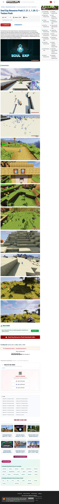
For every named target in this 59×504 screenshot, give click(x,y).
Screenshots (18, 25)
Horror (18, 471)
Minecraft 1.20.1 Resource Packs (21, 398)
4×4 (3, 480)
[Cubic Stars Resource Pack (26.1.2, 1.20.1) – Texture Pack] (20, 428)
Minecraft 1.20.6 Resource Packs (8, 403)
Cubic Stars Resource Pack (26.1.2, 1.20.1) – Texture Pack (20, 435)
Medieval (30, 471)
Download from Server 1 (10, 348)
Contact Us (20, 493)
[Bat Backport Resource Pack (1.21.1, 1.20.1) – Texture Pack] (7, 428)
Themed (36, 474)
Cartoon (10, 468)
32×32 (18, 480)
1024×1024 (17, 483)
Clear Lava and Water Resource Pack (54, 27)
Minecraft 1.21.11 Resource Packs (22, 405)
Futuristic (4, 471)
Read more (17, 500)
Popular (9, 474)
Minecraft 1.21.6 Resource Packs (21, 410)
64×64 (23, 480)
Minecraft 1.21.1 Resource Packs (21, 403)
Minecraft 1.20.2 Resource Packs (8, 401)
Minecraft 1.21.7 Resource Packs (8, 412)
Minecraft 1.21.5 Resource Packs (8, 410)
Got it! (31, 498)
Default (22, 468)
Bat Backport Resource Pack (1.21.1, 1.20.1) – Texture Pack (7, 435)
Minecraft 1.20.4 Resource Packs (21, 401)
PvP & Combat (16, 474)
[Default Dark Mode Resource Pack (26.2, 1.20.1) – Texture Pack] (7, 444)
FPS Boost (36, 468)
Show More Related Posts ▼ (20, 456)
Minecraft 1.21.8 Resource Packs (21, 412)
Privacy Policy (34, 493)
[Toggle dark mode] (54, 2)
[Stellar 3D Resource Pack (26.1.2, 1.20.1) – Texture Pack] (33, 444)
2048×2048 (29, 483)
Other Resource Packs (20, 414)
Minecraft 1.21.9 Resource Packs (8, 414)
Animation (4, 468)
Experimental (28, 468)
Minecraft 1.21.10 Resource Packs (8, 405)
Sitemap (40, 493)
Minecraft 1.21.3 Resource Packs (8, 407)
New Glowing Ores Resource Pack (46, 39)
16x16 (11, 20)
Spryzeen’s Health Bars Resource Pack (54, 57)
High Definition (11, 471)
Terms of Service (26, 493)
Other (4, 474)
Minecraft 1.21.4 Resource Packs (21, 407)
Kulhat (26, 17)
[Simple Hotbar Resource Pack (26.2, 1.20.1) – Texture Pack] (20, 444)
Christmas (16, 468)
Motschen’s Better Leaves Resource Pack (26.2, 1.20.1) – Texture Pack (33, 435)
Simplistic (29, 474)
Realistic (23, 474)
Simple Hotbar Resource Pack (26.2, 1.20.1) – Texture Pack (20, 451)
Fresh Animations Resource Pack (54, 17)
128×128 (29, 480)
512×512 (4, 483)
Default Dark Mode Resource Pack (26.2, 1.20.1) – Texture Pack (7, 451)
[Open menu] (3, 2)
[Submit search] (51, 2)
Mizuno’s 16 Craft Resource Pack (54, 22)
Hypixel (24, 471)
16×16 (13, 480)
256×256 (35, 480)
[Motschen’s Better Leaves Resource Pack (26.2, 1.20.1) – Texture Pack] (33, 428)
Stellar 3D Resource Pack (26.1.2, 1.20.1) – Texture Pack (33, 451)
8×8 (7, 480)
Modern (36, 471)
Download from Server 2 (21, 348)
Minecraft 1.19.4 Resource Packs (8, 398)
